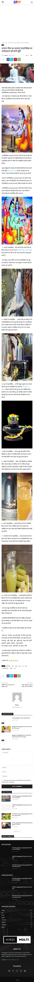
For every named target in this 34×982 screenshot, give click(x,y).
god (20, 666)
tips (6, 42)
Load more (16, 831)
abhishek (8, 666)
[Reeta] (3, 55)
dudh (16, 666)
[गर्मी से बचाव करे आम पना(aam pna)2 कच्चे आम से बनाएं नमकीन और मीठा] (6, 816)
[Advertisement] (17, 22)
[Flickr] (17, 970)
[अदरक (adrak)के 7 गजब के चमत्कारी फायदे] (6, 720)
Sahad (11, 668)
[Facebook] (8, 59)
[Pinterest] (15, 59)
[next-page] (5, 744)
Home (3, 42)
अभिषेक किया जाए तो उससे (25, 250)
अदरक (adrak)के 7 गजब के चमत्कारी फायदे (21, 718)
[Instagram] (20, 970)
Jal (22, 666)
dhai (13, 666)
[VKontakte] (24, 970)
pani (26, 666)
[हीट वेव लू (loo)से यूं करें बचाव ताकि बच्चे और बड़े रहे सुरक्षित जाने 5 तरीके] (6, 825)
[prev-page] (3, 744)
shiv (15, 668)
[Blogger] (9, 970)
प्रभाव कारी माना (12, 171)
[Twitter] (11, 59)
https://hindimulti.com (17, 707)
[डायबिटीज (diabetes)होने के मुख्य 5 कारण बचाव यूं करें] (6, 807)
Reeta (6, 55)
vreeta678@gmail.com (13, 959)
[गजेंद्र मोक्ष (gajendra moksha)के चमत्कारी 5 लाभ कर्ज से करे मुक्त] (6, 798)
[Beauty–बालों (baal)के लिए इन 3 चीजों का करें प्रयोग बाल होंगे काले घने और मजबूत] (6, 738)
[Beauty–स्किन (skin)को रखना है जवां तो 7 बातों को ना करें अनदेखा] (6, 729)
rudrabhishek (5, 668)
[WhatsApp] (19, 59)
